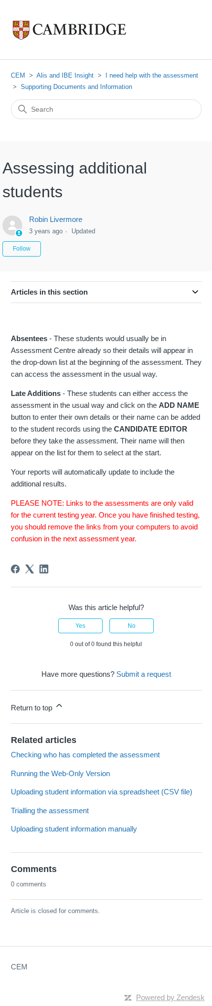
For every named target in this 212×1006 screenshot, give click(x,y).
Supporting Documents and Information (76, 86)
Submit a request (143, 674)
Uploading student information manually (74, 829)
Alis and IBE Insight (65, 75)
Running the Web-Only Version (60, 773)
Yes (80, 625)
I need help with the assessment (152, 75)
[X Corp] (29, 569)
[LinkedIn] (43, 569)
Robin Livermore (55, 219)
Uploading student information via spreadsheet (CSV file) (101, 791)
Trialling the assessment (50, 810)
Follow (22, 248)
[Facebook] (15, 569)
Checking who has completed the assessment (85, 754)
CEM (18, 75)
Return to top (32, 707)
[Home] (90, 29)
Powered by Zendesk (170, 997)
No (132, 625)
